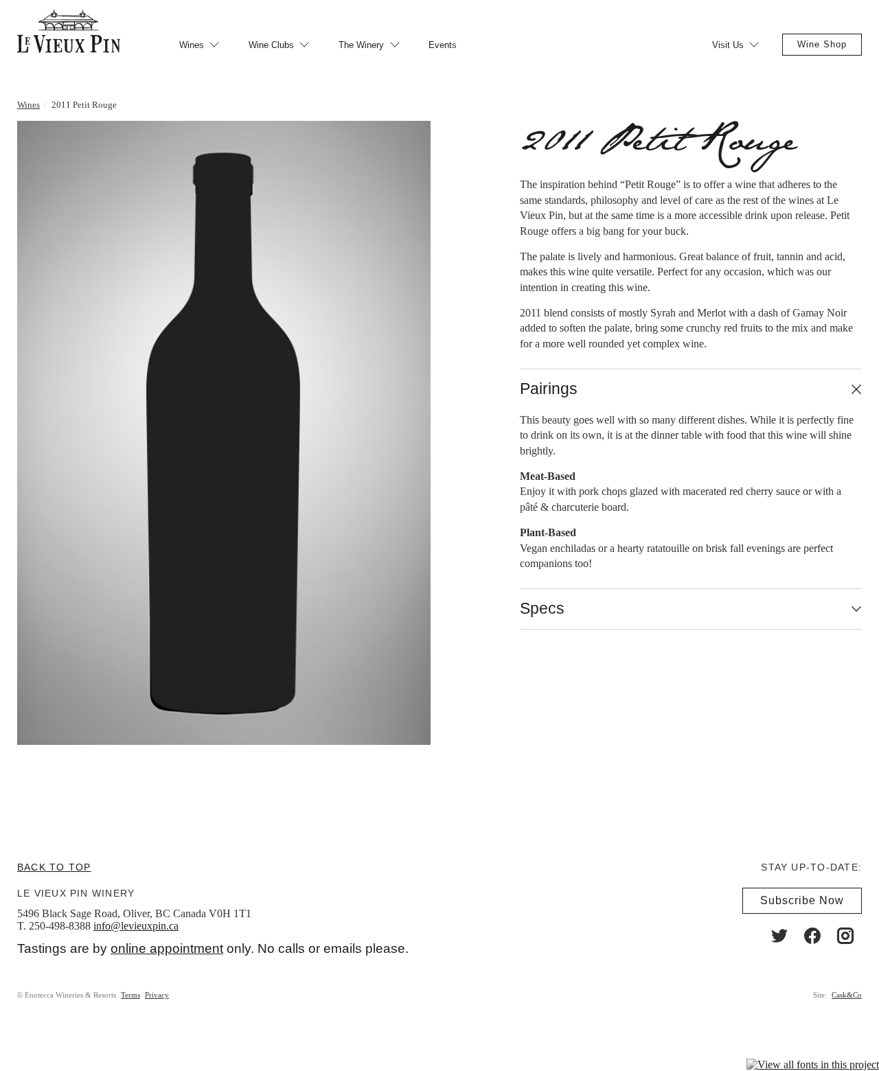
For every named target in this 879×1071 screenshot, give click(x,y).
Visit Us (728, 45)
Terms (130, 995)
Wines (191, 45)
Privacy (157, 995)
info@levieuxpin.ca (136, 926)
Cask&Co (847, 995)
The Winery (361, 45)
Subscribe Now (802, 900)
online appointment (167, 948)
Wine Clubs (271, 45)
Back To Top (54, 867)
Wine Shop (822, 44)
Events (443, 45)
